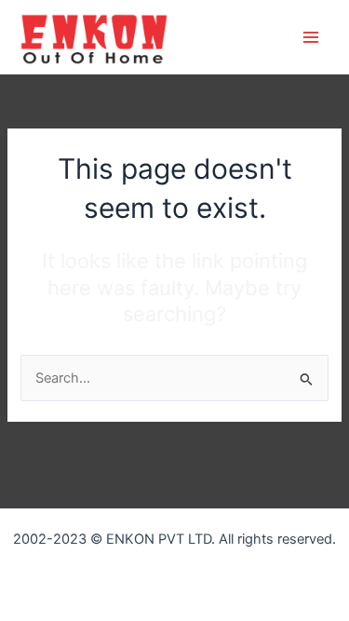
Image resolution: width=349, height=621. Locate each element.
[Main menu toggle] (310, 37)
